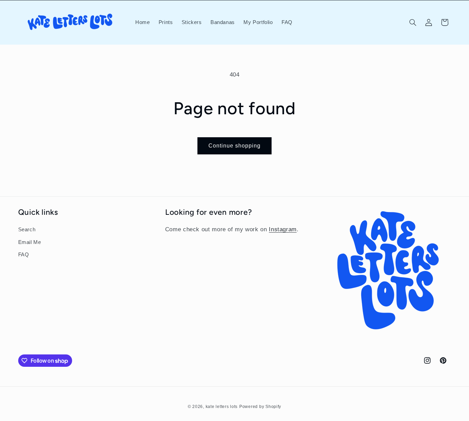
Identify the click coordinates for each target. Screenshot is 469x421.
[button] (413, 22)
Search (27, 229)
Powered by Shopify (260, 406)
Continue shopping (234, 146)
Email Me (29, 242)
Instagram (283, 229)
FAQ (23, 254)
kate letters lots (222, 406)
